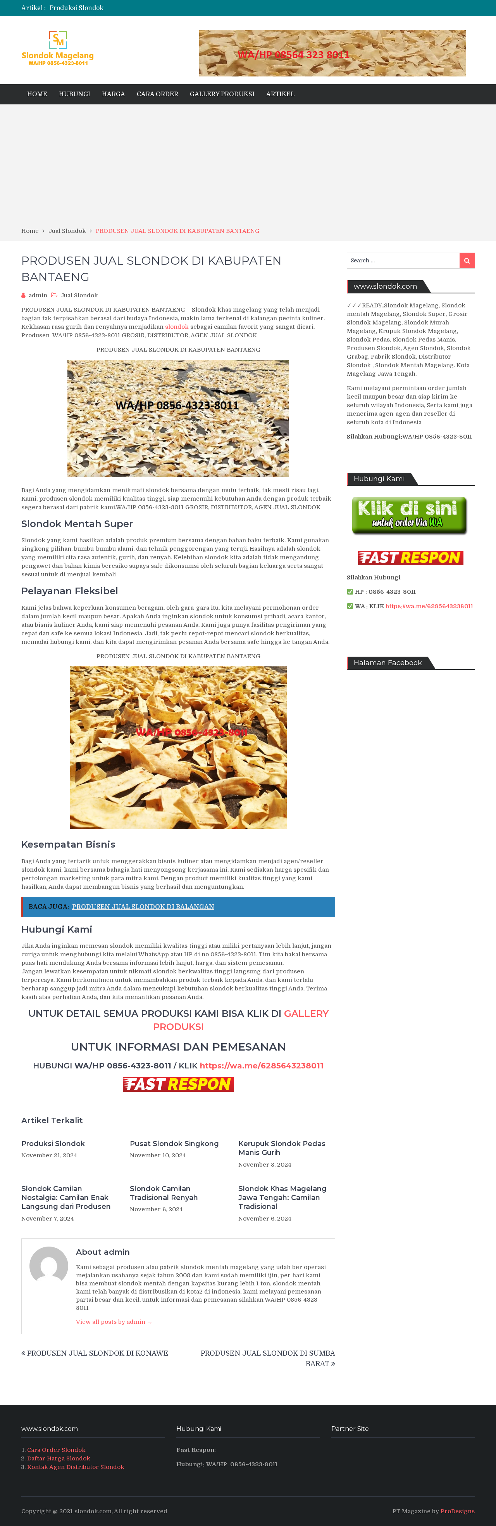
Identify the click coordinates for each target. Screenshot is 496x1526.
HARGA (113, 94)
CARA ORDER (157, 94)
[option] (171, 8)
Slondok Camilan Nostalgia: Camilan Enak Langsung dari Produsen (66, 1197)
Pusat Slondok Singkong (174, 1143)
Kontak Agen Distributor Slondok (75, 1467)
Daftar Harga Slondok (58, 1458)
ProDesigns (458, 1511)
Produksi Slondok (53, 1143)
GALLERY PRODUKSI (222, 94)
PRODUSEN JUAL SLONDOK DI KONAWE (97, 1353)
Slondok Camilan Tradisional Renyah (164, 1193)
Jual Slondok (79, 295)
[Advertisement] (248, 168)
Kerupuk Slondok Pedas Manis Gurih (282, 1148)
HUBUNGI (74, 94)
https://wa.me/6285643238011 (262, 1065)
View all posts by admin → (114, 1321)
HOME (37, 94)
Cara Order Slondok (56, 1449)
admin (38, 295)
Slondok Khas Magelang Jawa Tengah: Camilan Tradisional (282, 1197)
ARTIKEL (280, 94)
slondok (177, 326)
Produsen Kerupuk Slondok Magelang (108, 8)
